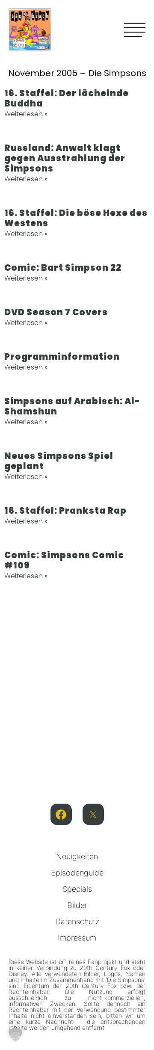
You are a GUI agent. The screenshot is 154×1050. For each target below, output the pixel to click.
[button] (15, 1034)
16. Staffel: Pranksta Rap (65, 511)
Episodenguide (77, 872)
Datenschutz (77, 921)
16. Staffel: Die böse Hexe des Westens (76, 218)
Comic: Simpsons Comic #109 (64, 560)
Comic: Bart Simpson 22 (62, 268)
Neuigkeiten (77, 856)
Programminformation (62, 357)
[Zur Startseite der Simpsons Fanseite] (30, 48)
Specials (77, 888)
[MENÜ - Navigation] (134, 30)
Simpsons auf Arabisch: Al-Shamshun (72, 406)
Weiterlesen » (25, 114)
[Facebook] (61, 814)
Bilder (77, 905)
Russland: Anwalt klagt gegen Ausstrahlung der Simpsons (64, 158)
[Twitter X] (93, 814)
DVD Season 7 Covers (56, 312)
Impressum (77, 937)
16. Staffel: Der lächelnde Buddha (66, 98)
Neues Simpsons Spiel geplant (58, 461)
